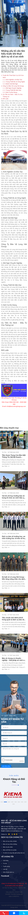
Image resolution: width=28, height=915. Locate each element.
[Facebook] (9, 834)
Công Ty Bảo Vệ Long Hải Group (13, 86)
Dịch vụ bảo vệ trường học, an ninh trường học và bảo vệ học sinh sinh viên (14, 538)
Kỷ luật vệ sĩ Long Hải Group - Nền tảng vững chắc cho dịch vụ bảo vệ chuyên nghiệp (13, 579)
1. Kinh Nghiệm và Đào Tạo (13, 79)
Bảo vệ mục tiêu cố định (10, 841)
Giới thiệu (5, 860)
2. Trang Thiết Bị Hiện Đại (12, 90)
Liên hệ (5, 869)
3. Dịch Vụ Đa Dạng (10, 92)
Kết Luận (5, 99)
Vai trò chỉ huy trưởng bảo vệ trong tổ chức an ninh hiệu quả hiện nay (14, 498)
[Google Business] (12, 834)
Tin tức (5, 863)
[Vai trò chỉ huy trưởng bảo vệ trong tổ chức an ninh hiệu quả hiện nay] (14, 480)
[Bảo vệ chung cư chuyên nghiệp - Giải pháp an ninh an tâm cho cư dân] (14, 643)
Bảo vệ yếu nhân (8, 847)
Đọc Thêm (5, 466)
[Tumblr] (14, 834)
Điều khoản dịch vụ (8, 872)
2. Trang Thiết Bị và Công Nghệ (14, 82)
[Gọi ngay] (4, 913)
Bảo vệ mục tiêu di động (10, 844)
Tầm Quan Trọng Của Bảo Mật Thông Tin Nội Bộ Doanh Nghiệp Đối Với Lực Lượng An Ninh (14, 458)
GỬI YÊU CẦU (6, 766)
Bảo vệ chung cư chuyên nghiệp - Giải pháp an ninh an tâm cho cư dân (13, 660)
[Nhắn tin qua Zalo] (24, 913)
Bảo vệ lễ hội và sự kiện (9, 850)
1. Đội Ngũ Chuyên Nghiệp (12, 88)
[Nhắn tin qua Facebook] (14, 913)
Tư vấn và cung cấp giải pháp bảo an (13, 853)
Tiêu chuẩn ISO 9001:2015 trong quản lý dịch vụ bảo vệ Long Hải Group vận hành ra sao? (13, 621)
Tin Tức (12, 20)
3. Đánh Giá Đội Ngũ (11, 84)
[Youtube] (16, 834)
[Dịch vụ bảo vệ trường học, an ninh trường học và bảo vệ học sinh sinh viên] (14, 521)
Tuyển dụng (6, 866)
